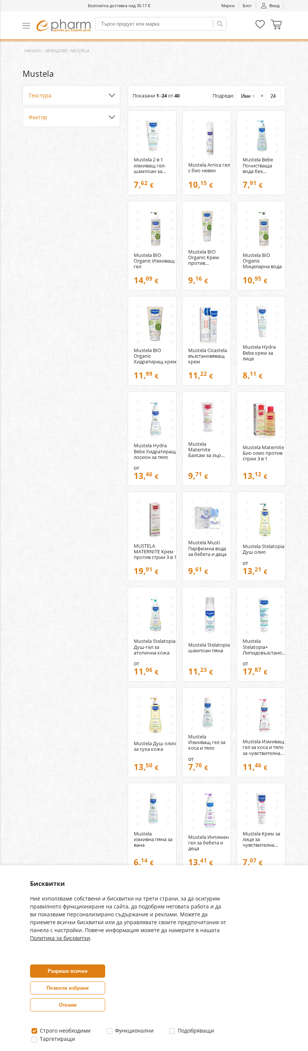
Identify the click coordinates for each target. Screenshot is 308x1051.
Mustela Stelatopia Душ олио (263, 549)
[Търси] (219, 23)
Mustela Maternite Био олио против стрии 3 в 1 (263, 453)
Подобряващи (195, 1030)
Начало (33, 50)
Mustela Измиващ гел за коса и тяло (206, 742)
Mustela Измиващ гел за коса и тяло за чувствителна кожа (263, 747)
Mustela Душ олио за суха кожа (155, 746)
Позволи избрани (68, 988)
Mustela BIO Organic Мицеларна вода (262, 260)
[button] (29, 25)
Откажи (68, 1005)
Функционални (133, 1030)
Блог (247, 5)
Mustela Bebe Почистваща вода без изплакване (258, 165)
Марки (228, 5)
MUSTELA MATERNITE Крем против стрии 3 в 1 (155, 551)
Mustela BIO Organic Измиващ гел (154, 260)
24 (273, 96)
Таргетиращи (56, 1038)
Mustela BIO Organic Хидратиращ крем (155, 356)
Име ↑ (248, 96)
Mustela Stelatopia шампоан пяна (209, 647)
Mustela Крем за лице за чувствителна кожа (261, 839)
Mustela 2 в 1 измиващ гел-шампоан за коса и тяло (150, 165)
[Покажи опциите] (71, 95)
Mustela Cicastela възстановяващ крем (207, 356)
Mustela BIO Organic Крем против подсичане (203, 257)
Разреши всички (68, 971)
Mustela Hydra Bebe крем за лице (259, 352)
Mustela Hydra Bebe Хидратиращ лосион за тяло (155, 451)
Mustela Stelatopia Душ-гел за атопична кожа (154, 646)
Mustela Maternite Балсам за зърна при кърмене (207, 449)
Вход (274, 5)
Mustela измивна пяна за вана (153, 839)
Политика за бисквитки (60, 938)
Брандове (56, 50)
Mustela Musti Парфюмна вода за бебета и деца (207, 548)
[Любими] (260, 26)
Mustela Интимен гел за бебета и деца (208, 842)
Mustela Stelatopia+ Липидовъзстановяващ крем (264, 646)
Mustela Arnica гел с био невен (209, 167)
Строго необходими (64, 1030)
